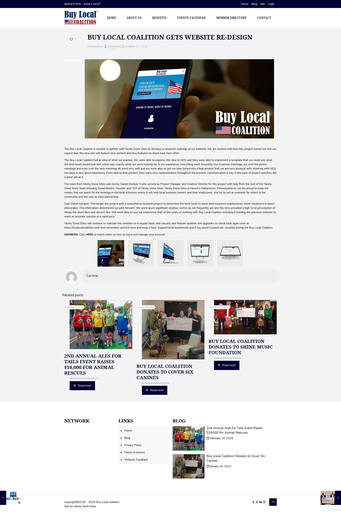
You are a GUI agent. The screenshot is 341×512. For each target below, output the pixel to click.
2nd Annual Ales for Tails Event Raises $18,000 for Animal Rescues (92, 364)
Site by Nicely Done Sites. (80, 506)
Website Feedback (136, 460)
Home (244, 4)
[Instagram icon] (264, 502)
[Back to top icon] (273, 502)
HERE (89, 234)
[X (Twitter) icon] (257, 502)
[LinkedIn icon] (260, 502)
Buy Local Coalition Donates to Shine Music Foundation (241, 347)
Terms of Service (134, 452)
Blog (254, 4)
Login (271, 4)
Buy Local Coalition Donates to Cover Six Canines (165, 372)
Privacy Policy (132, 445)
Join (262, 4)
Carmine (113, 46)
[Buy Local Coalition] (81, 17)
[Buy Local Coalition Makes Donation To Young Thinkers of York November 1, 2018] (331, 498)
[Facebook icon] (253, 502)
